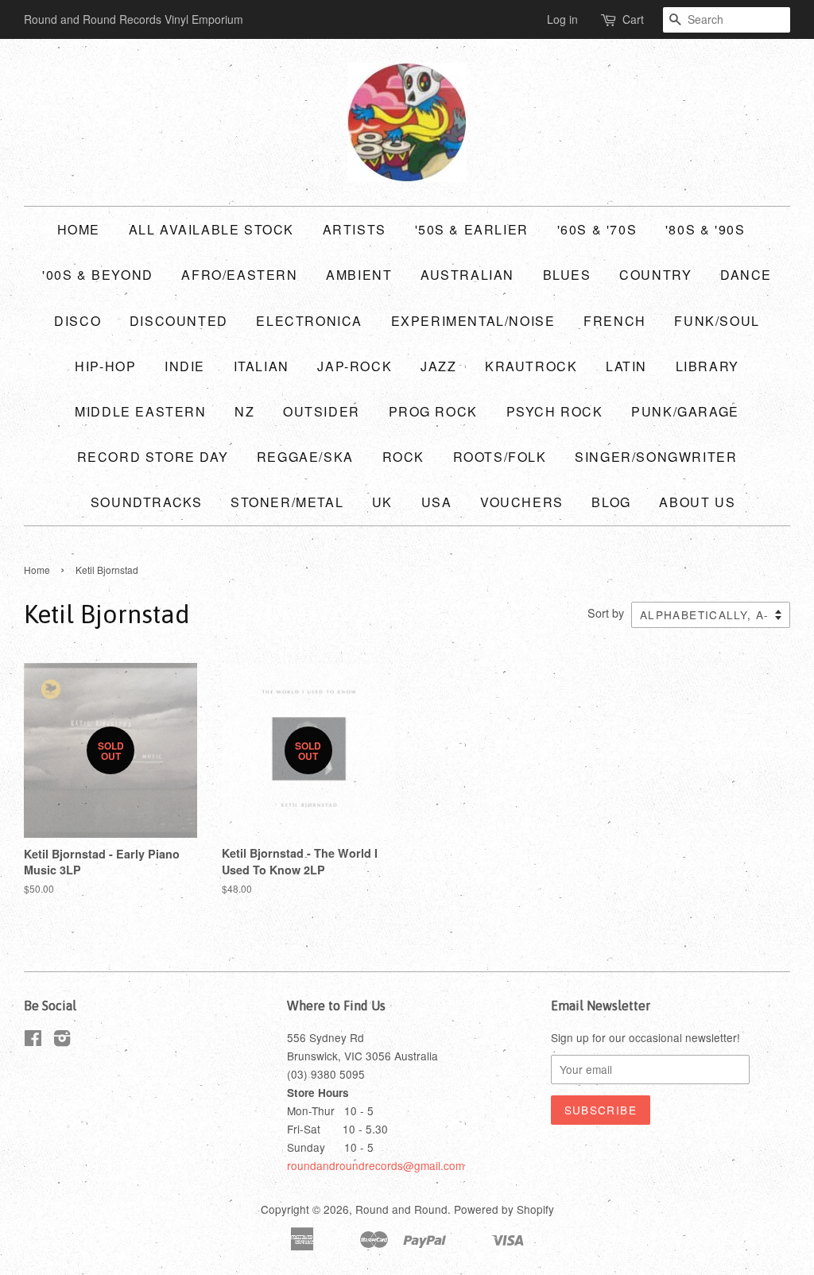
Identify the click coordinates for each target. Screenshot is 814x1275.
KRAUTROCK (531, 366)
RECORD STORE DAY (153, 457)
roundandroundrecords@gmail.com (375, 1165)
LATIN (626, 366)
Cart (633, 19)
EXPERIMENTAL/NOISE (473, 321)
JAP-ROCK (354, 366)
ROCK (403, 457)
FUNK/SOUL (716, 321)
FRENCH (614, 321)
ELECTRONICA (309, 321)
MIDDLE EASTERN (140, 411)
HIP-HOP (105, 366)
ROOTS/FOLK (500, 457)
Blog (610, 502)
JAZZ (438, 366)
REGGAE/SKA (305, 457)
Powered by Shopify (504, 1209)
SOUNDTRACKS (147, 502)
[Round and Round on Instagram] (62, 1040)
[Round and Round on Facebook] (33, 1040)
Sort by (605, 612)
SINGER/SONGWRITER (656, 457)
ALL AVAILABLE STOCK (211, 229)
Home (78, 229)
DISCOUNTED (179, 321)
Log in (562, 19)
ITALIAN (261, 366)
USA (436, 502)
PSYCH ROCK (554, 411)
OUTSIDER (321, 411)
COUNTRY (655, 274)
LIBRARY (707, 366)
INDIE (185, 366)
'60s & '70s (597, 229)
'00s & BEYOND (97, 274)
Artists (354, 229)
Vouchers (522, 502)
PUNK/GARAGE (685, 411)
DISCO (77, 321)
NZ (244, 411)
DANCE (746, 274)
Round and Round (401, 1209)
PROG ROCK (433, 411)
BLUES (567, 274)
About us (697, 502)
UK (382, 502)
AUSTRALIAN (467, 274)
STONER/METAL (287, 502)
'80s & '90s (705, 229)
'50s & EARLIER (472, 229)
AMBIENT (359, 274)
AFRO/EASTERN (239, 274)
